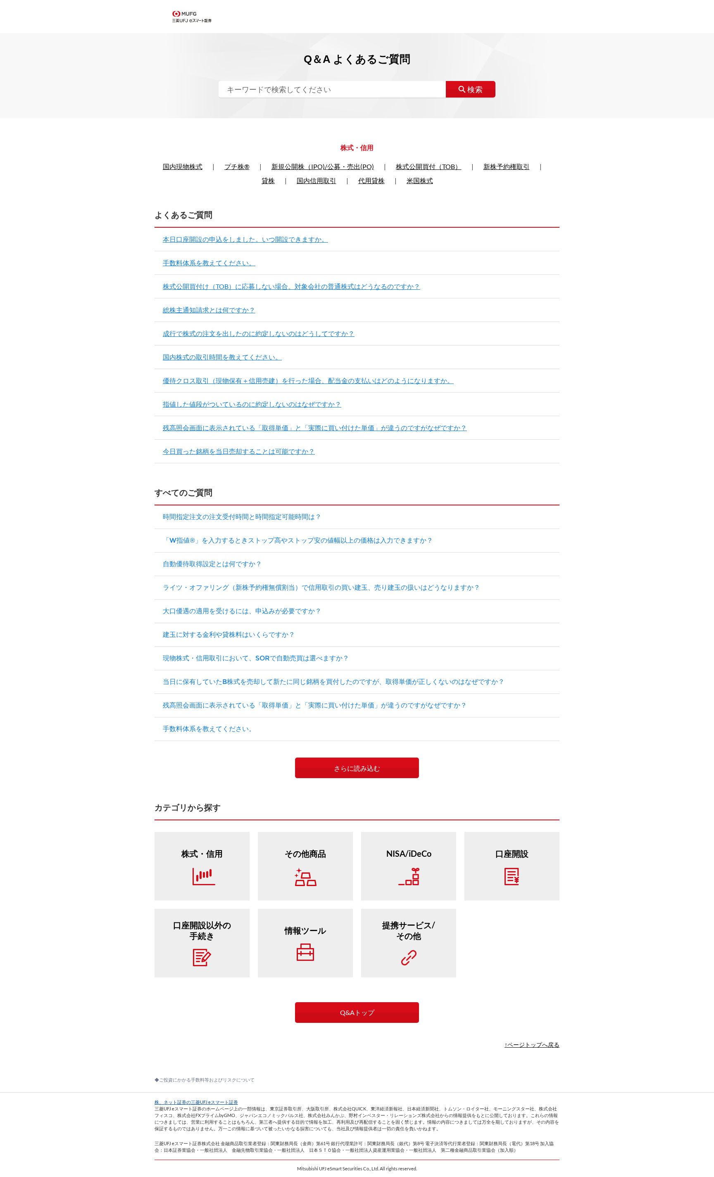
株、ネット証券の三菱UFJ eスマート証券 (196, 1102)
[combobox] (357, 89)
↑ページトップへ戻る (532, 1044)
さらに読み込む (357, 768)
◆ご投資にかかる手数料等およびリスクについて (205, 1079)
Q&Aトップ (357, 1012)
